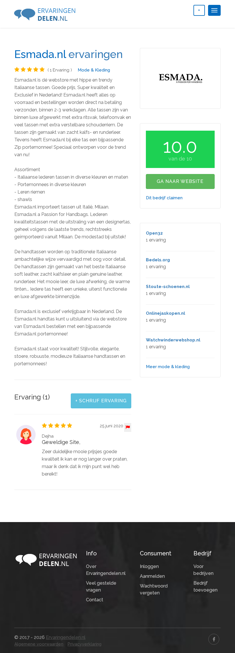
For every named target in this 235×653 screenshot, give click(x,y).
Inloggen (149, 566)
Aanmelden (152, 576)
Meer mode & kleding (168, 366)
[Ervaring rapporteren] (127, 427)
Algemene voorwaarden (38, 644)
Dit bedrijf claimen (164, 197)
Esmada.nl (40, 54)
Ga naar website (180, 181)
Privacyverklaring (84, 644)
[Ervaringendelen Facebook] (213, 639)
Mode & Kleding (94, 70)
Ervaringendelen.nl (65, 637)
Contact (94, 599)
